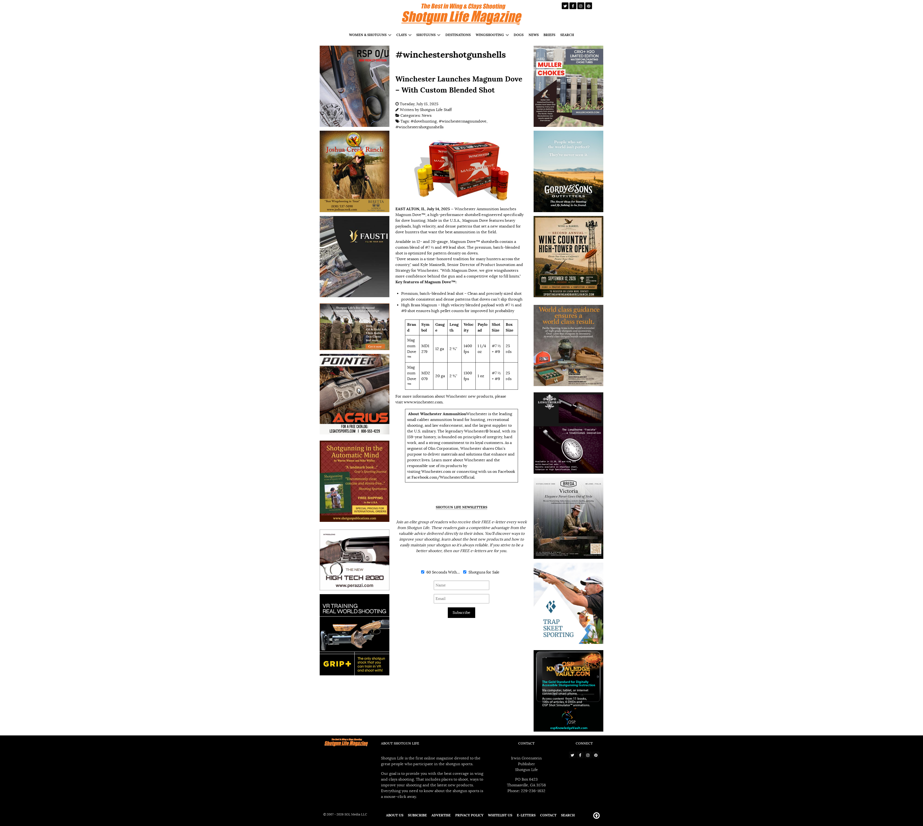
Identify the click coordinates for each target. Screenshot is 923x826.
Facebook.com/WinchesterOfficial (443, 477)
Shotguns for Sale (483, 572)
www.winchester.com (423, 402)
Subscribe (461, 612)
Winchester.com (436, 471)
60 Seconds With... (442, 572)
